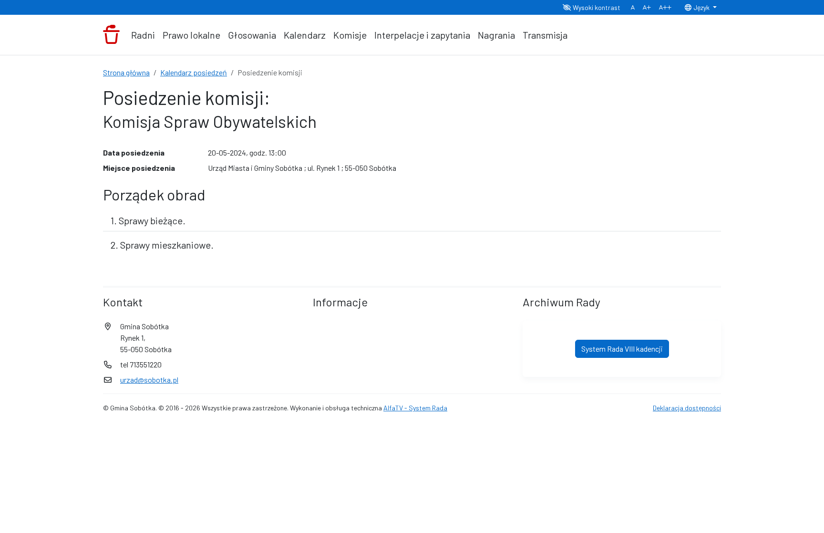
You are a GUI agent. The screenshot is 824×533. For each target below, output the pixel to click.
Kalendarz (305, 35)
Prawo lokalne (191, 35)
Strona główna (126, 72)
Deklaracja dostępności (687, 408)
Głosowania (252, 35)
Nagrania (496, 35)
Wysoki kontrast (595, 7)
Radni (143, 35)
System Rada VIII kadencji (622, 348)
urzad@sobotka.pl (149, 379)
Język (701, 7)
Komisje (350, 35)
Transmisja (545, 35)
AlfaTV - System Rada (415, 408)
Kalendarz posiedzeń (193, 72)
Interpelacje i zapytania (422, 35)
